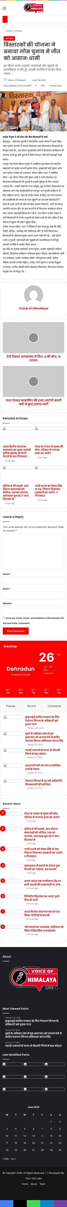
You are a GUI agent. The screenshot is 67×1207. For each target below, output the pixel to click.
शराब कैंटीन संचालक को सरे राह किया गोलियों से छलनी (42, 913)
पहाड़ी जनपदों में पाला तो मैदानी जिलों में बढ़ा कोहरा (42, 752)
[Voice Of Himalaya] (33, 8)
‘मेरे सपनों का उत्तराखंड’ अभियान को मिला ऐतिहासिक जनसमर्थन (44, 928)
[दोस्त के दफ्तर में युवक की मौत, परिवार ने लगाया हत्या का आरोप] (49, 435)
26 (24, 1150)
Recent (31, 706)
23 (60, 1142)
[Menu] (4, 9)
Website (7, 603)
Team (42, 1184)
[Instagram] (38, 1000)
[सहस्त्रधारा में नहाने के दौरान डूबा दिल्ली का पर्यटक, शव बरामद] (12, 870)
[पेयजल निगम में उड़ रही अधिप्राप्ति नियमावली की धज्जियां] (13, 785)
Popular (10, 706)
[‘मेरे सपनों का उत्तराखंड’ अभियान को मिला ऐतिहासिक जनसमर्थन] (12, 931)
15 (51, 1135)
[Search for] (62, 9)
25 (15, 1150)
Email (7, 588)
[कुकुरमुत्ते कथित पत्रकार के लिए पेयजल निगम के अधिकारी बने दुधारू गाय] (13, 721)
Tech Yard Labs (33, 1178)
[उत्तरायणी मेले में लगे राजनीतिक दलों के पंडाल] (13, 770)
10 (7, 1135)
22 (51, 1142)
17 (7, 1142)
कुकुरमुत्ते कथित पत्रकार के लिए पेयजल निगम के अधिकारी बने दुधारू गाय (42, 720)
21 (42, 1142)
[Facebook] (29, 1000)
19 (25, 1142)
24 (7, 1150)
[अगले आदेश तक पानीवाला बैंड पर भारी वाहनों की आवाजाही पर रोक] (12, 885)
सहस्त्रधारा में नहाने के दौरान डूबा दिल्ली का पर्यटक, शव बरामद (42, 867)
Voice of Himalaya (16, 80)
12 (25, 1135)
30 (60, 1150)
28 (42, 1150)
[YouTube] (33, 1000)
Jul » (13, 1158)
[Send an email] (26, 80)
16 (60, 1135)
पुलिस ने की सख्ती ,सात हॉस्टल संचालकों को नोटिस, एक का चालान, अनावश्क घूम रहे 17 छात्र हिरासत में (16, 492)
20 (33, 1142)
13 (33, 1135)
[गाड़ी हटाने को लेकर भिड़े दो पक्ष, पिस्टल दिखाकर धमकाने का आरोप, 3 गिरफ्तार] (49, 474)
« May (6, 1158)
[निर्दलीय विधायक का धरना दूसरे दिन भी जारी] (12, 901)
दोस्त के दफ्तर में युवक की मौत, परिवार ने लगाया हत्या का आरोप (49, 450)
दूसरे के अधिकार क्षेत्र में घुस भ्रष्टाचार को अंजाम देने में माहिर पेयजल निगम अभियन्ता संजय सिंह (44, 737)
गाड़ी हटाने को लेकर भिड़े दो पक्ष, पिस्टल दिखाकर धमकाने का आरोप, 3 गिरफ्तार (48, 490)
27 (33, 1150)
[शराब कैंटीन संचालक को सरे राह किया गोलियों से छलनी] (12, 916)
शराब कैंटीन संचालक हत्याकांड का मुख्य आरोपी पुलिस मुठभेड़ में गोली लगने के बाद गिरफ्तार (17, 451)
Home (8, 30)
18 (16, 1142)
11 (16, 1135)
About (34, 1184)
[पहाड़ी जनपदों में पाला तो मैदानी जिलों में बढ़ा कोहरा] (13, 754)
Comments (54, 706)
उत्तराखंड (18, 30)
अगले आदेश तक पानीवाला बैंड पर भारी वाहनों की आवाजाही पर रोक (42, 882)
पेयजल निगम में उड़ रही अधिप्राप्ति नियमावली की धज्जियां (43, 782)
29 (51, 1150)
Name (7, 574)
